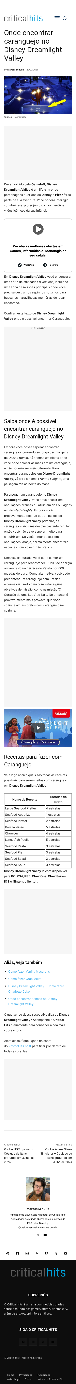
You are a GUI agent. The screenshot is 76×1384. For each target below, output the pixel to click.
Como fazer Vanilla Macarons (29, 971)
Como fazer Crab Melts (24, 979)
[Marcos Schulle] (38, 1189)
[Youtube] (45, 1233)
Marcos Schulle (15, 69)
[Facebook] (17, 1253)
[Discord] (8, 1253)
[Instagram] (27, 1253)
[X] (38, 1233)
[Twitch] (46, 1253)
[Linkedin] (30, 1233)
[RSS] (37, 1253)
